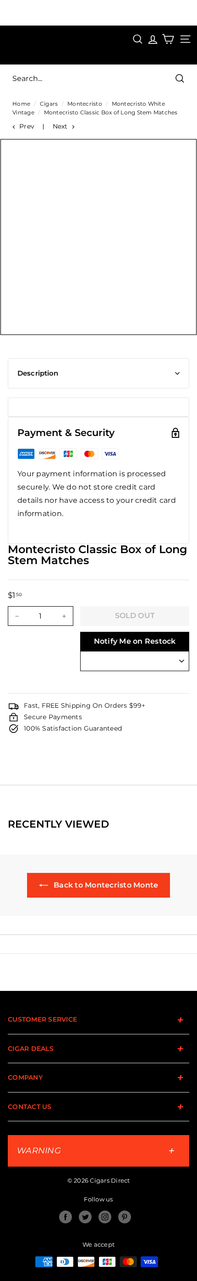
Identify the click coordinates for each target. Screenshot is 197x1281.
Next (60, 126)
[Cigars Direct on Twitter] (85, 1217)
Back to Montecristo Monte (105, 885)
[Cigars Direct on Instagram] (104, 1217)
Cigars (49, 103)
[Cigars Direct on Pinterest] (124, 1217)
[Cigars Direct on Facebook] (65, 1217)
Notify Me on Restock (135, 641)
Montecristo (84, 103)
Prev (26, 126)
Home (21, 103)
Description (38, 373)
